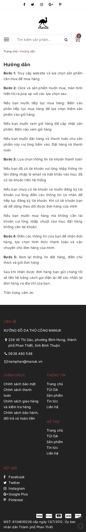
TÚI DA (52, 390)
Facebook (16, 477)
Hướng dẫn (17, 64)
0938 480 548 (20, 353)
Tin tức (52, 401)
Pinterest (15, 500)
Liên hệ (52, 407)
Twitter (14, 483)
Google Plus (18, 494)
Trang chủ (55, 384)
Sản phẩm (55, 395)
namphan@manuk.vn (25, 361)
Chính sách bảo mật (20, 384)
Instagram (16, 488)
